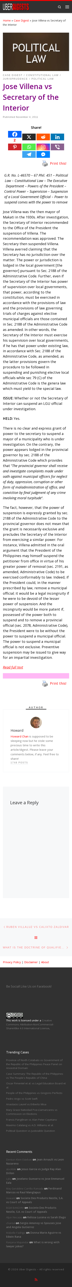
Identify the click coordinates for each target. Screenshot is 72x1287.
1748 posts (19, 762)
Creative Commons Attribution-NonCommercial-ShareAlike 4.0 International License (30, 1024)
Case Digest (21, 20)
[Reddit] (43, 137)
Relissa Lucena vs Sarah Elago (46, 1217)
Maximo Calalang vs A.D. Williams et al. (30, 1125)
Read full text (13, 667)
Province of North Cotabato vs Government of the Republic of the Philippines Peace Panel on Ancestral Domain (34, 1064)
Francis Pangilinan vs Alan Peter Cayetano (31, 1119)
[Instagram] (43, 147)
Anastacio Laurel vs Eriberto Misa (26, 1104)
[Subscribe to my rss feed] (36, 1279)
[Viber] (57, 147)
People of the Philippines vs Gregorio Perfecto (34, 1093)
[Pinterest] (15, 147)
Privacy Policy (12, 962)
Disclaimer (31, 962)
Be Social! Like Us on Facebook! (28, 986)
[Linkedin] (57, 137)
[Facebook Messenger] (43, 154)
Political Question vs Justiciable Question (30, 1130)
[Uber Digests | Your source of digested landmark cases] (16, 6)
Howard (11, 1198)
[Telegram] (29, 154)
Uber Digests (27, 1269)
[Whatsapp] (29, 147)
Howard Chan (19, 736)
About (45, 962)
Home (7, 20)
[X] (29, 137)
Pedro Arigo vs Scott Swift (21, 1098)
